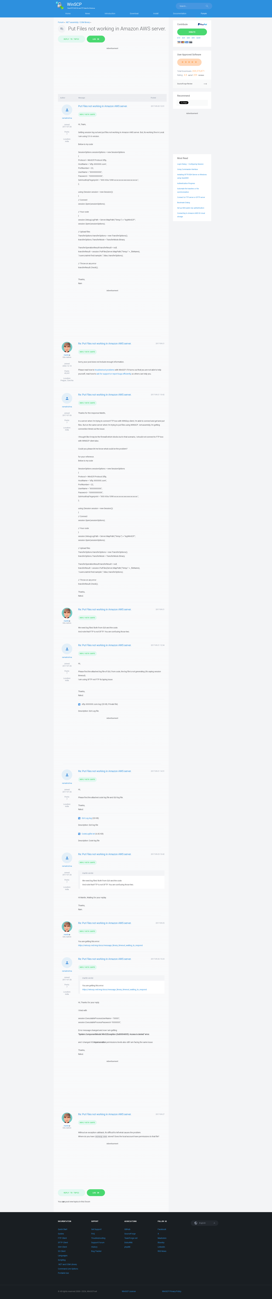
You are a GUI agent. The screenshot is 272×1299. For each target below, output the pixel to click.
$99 (193, 38)
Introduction (110, 13)
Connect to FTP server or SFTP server (191, 197)
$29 (183, 38)
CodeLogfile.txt (88, 833)
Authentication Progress (186, 183)
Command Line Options (68, 1268)
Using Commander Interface (187, 169)
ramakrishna (67, 118)
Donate (192, 32)
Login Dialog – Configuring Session (190, 164)
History (94, 1247)
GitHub (127, 1229)
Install (155, 13)
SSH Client (62, 1247)
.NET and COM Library (67, 1264)
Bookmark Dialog (183, 202)
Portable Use (63, 1273)
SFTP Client (63, 1242)
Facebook (162, 1229)
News (87, 13)
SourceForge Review (184, 84)
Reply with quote (87, 114)
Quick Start (62, 1229)
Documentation (179, 13)
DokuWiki (128, 1242)
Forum (204, 13)
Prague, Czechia (66, 380)
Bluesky (161, 1242)
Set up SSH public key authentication (190, 208)
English (202, 1223)
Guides (61, 1233)
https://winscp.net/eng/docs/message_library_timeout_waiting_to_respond (110, 945)
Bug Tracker (96, 1251)
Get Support (96, 1229)
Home (68, 13)
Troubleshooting (98, 1238)
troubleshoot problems (104, 370)
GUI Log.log (87, 818)
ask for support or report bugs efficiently (113, 374)
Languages (62, 1255)
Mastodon (162, 1238)
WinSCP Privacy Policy (171, 1291)
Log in (96, 39)
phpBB (127, 1247)
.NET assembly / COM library (77, 22)
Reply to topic (71, 39)
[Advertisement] (112, 70)
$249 (198, 38)
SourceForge (130, 1233)
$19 (178, 38)
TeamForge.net (130, 1238)
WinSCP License (129, 1291)
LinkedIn (161, 1247)
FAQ (93, 1233)
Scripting (62, 1260)
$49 (188, 38)
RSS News (162, 1251)
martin (66, 355)
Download (134, 13)
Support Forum (97, 1242)
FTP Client (62, 1238)
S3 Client (61, 1251)
